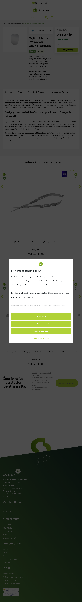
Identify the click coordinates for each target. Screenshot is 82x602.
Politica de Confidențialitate (41, 338)
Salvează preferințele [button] (41, 331)
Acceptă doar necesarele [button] (41, 324)
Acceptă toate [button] (41, 316)
